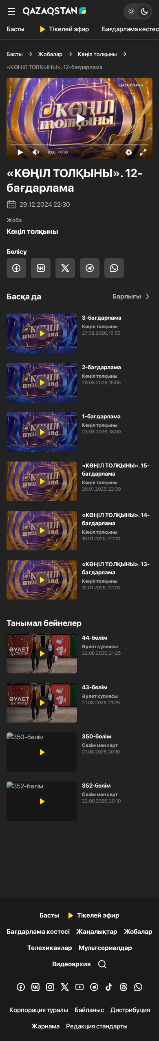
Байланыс (89, 1010)
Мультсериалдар (105, 948)
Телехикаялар (49, 948)
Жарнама (45, 1026)
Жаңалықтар (96, 931)
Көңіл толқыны (97, 54)
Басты (15, 29)
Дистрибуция (130, 1010)
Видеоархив (71, 964)
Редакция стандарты (97, 1026)
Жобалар (50, 54)
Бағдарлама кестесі (38, 931)
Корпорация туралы (38, 1010)
